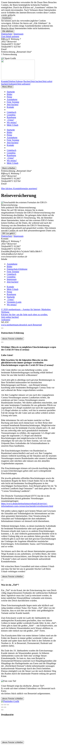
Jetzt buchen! (12, 104)
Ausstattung (12, 99)
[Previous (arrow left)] (2, 707)
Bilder (9, 94)
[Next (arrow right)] (5, 707)
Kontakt (10, 107)
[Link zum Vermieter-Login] (10, 701)
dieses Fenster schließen (12, 339)
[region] (29, 36)
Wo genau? (12, 122)
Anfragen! (5, 319)
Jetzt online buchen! (10, 317)
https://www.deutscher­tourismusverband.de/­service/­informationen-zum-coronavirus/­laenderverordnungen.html (27, 504)
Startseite (11, 92)
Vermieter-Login (14, 302)
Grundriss (11, 115)
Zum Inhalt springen (10, 36)
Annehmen (6, 18)
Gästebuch (11, 112)
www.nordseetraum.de (11, 325)
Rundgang (11, 117)
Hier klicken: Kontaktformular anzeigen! (19, 188)
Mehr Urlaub (12, 125)
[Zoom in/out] (8, 704)
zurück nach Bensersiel (31, 325)
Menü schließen (8, 168)
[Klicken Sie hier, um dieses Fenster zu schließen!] (2, 328)
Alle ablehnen (7, 31)
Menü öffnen (7, 87)
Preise (9, 97)
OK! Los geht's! (8, 233)
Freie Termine (13, 102)
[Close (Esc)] (2, 704)
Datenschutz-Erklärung (17, 269)
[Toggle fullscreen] (5, 704)
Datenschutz (6, 34)
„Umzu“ (10, 120)
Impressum (18, 34)
